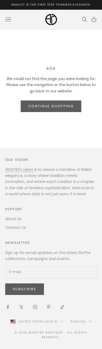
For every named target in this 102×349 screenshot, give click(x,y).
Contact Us (15, 227)
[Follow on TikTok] (62, 307)
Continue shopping (51, 106)
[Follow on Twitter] (21, 307)
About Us (13, 218)
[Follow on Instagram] (35, 307)
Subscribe (24, 289)
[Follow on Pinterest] (48, 307)
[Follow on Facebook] (7, 307)
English (78, 321)
